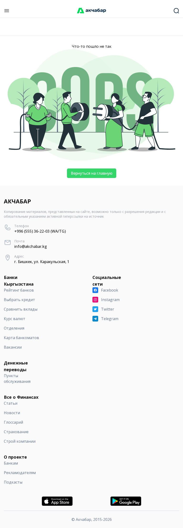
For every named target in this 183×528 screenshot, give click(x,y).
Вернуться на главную (91, 173)
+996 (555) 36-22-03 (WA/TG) (40, 231)
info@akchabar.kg (30, 246)
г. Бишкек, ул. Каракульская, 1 (41, 261)
